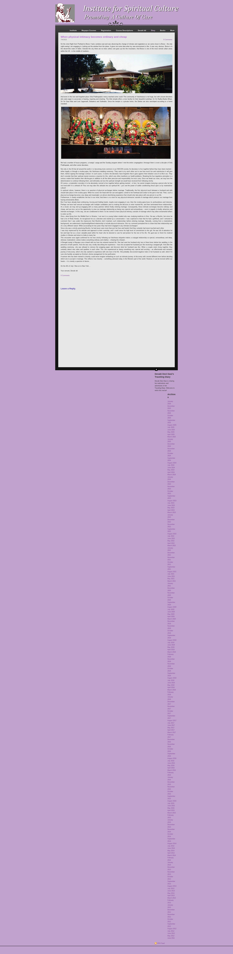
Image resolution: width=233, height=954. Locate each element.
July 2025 (170, 427)
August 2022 (171, 534)
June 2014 (171, 848)
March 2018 (171, 690)
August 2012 (171, 929)
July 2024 (170, 465)
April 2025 (171, 434)
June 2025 (171, 430)
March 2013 (171, 898)
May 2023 (170, 508)
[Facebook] (156, 369)
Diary (153, 30)
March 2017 (171, 732)
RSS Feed (161, 943)
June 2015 (171, 806)
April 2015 (171, 810)
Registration (106, 30)
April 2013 (171, 895)
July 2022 (170, 536)
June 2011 (171, 938)
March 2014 (171, 855)
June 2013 (171, 891)
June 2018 (171, 683)
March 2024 (171, 474)
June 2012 (171, 933)
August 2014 (171, 843)
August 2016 (171, 758)
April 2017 (171, 730)
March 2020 (171, 619)
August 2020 (171, 607)
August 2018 (171, 678)
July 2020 (170, 609)
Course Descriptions (124, 30)
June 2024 (171, 467)
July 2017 (170, 723)
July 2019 (170, 642)
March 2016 (171, 770)
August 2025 (171, 425)
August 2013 (171, 886)
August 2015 (171, 801)
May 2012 (170, 936)
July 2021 (170, 574)
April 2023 (171, 510)
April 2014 (171, 853)
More (172, 30)
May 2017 (170, 728)
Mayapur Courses (89, 30)
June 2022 (171, 538)
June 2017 (171, 725)
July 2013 (170, 888)
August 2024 (171, 463)
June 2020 (171, 612)
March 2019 (171, 652)
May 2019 (170, 647)
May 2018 (170, 685)
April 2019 (171, 649)
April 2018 (171, 687)
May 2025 (170, 432)
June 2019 (171, 645)
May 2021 (170, 579)
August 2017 (171, 720)
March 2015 (171, 813)
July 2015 (170, 803)
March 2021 (171, 581)
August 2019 (171, 640)
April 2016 (171, 768)
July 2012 (170, 931)
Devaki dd (142, 30)
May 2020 (170, 614)
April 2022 (171, 543)
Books (162, 30)
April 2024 (171, 472)
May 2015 (170, 808)
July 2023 (170, 503)
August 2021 (171, 571)
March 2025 (171, 437)
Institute (73, 30)
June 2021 (171, 576)
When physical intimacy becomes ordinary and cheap (94, 36)
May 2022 (170, 541)
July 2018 (170, 680)
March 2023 (171, 512)
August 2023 (171, 501)
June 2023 (171, 505)
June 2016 (171, 763)
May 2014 (170, 851)
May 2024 (170, 470)
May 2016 (170, 765)
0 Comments (167, 40)
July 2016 (170, 761)
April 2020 (171, 616)
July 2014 (170, 846)
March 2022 (171, 545)
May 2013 (170, 893)
